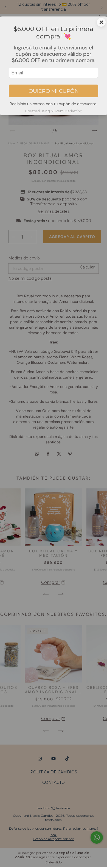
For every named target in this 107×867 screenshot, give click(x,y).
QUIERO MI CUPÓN (54, 91)
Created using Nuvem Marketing (53, 111)
